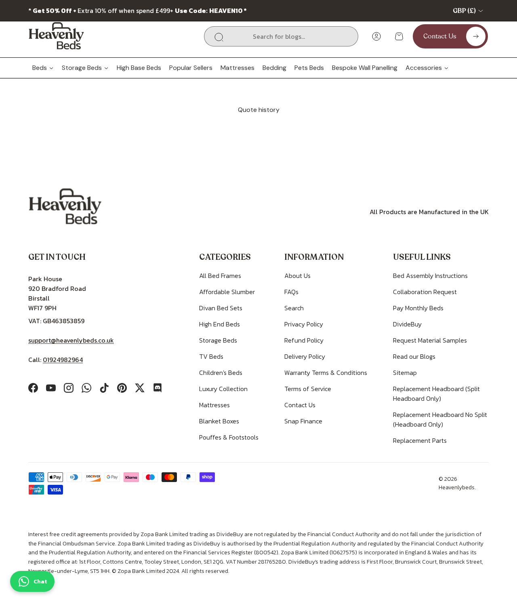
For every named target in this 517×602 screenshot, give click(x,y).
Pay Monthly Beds (418, 308)
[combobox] (281, 36)
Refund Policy (304, 340)
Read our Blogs (414, 356)
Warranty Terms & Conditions (325, 372)
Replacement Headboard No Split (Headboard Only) (440, 419)
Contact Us (299, 405)
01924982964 (63, 359)
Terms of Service (307, 389)
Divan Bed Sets (220, 308)
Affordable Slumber (227, 292)
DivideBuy (407, 324)
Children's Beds (220, 372)
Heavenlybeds (457, 487)
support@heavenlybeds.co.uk (71, 340)
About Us (297, 275)
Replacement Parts (420, 440)
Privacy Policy (303, 324)
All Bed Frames (220, 275)
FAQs (291, 292)
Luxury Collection (223, 389)
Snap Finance (303, 421)
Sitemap (405, 372)
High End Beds (219, 324)
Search (294, 308)
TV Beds (211, 356)
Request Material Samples (430, 340)
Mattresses (214, 405)
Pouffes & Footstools (228, 437)
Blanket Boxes (219, 421)
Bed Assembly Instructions (430, 275)
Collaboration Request (425, 292)
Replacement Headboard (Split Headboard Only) (436, 393)
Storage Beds (218, 340)
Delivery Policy (304, 356)
